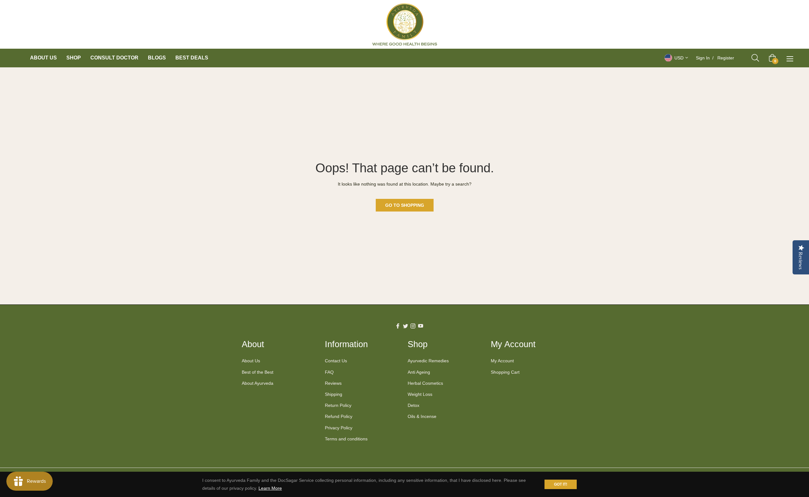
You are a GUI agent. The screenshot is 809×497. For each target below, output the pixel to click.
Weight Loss (420, 394)
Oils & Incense (422, 416)
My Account (502, 360)
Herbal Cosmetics (425, 383)
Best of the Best (257, 372)
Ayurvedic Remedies (428, 360)
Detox (413, 405)
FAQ (329, 372)
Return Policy (338, 405)
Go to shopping (404, 205)
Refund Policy (338, 416)
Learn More (270, 488)
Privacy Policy (338, 427)
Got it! (560, 484)
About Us (251, 360)
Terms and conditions (346, 438)
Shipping (333, 394)
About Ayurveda (257, 383)
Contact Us (336, 360)
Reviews (333, 383)
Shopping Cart (505, 372)
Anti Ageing (419, 372)
